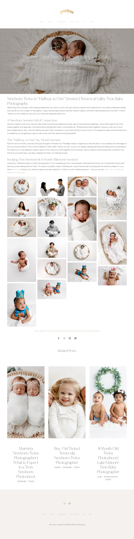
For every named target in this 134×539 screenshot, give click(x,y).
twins (36, 331)
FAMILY (57, 467)
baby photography (77, 331)
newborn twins (45, 331)
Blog (92, 21)
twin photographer (92, 331)
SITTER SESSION (111, 476)
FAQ (85, 21)
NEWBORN (66, 70)
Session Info (61, 21)
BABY (58, 70)
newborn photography (60, 331)
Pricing (50, 21)
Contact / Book (74, 21)
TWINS (75, 70)
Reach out (17, 169)
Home (41, 21)
